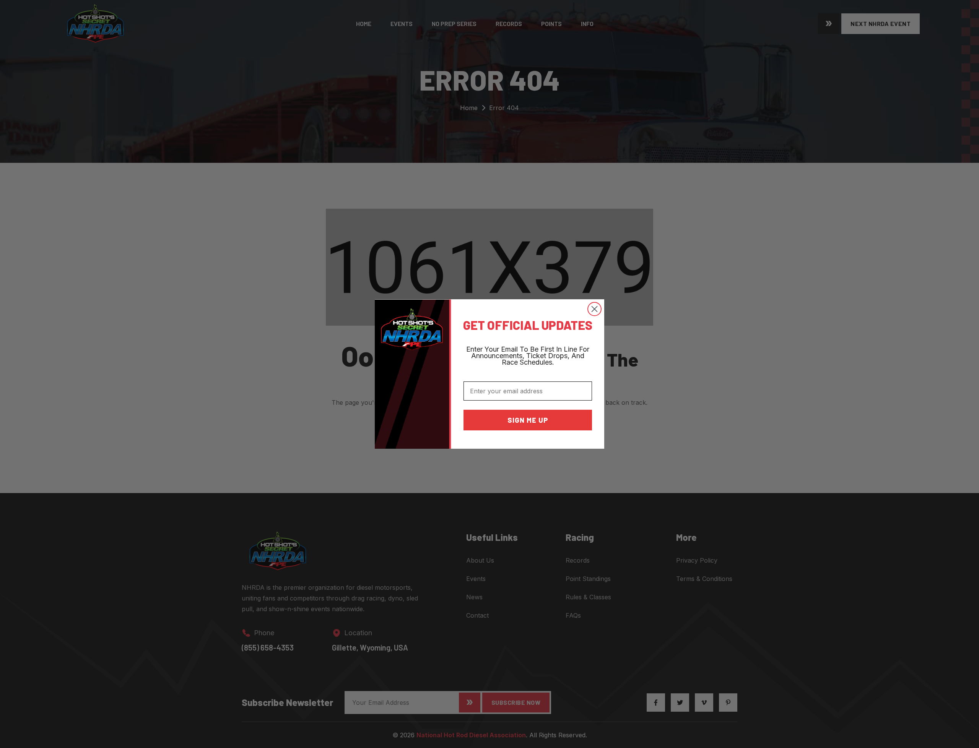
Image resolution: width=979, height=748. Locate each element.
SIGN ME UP (527, 420)
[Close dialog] (594, 309)
